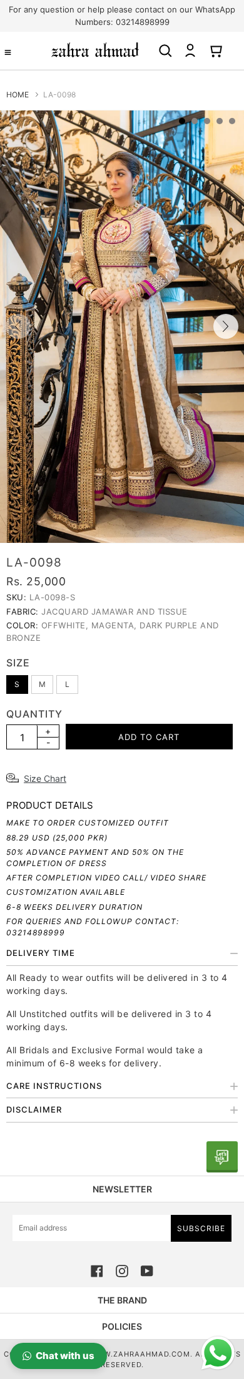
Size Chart (45, 778)
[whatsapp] (222, 1156)
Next (225, 326)
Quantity (34, 714)
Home (17, 94)
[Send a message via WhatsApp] (218, 1353)
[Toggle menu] (8, 52)
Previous (18, 326)
